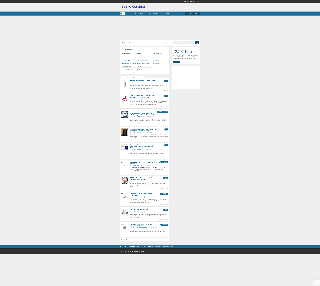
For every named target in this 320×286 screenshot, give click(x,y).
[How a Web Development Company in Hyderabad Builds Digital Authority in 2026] (124, 151)
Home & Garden (141, 63)
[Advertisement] (160, 27)
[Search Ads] (197, 42)
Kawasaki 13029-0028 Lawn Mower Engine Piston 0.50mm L (141, 225)
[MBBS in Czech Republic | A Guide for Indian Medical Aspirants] (124, 184)
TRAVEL (155, 60)
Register (194, 1)
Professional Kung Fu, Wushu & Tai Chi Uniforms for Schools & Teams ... (143, 129)
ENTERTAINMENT (126, 69)
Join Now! (176, 62)
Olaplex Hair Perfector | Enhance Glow (142, 81)
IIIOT (138, 98)
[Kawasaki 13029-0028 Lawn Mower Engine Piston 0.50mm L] (124, 230)
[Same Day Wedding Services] (124, 215)
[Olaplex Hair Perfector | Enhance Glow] (124, 86)
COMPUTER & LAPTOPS (128, 63)
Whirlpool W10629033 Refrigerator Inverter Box (141, 194)
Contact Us (155, 13)
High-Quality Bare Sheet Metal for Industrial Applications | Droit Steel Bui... (143, 114)
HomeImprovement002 (142, 227)
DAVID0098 (139, 196)
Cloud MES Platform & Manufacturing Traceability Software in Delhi (142, 96)
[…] (151, 88)
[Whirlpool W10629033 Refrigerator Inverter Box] (124, 199)
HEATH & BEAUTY (141, 60)
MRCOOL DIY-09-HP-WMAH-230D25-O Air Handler (143, 162)
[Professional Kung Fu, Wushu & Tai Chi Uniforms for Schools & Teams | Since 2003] (124, 135)
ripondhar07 (139, 132)
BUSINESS (124, 53)
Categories (129, 13)
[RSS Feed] (121, 1)
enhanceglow (140, 83)
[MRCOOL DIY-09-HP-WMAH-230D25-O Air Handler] (124, 168)
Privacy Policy (157, 246)
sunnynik (139, 149)
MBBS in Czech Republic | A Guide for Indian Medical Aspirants (142, 178)
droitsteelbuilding (140, 116)
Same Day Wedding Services (139, 209)
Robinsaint (139, 165)
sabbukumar (138, 181)
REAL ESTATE (156, 53)
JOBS (138, 66)
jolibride (138, 211)
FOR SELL (139, 57)
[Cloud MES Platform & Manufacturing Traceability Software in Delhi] (124, 101)
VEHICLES (155, 63)
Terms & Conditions (168, 246)
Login (198, 1)
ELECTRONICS (125, 66)
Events (139, 53)
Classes (124, 57)
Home (122, 13)
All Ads (136, 13)
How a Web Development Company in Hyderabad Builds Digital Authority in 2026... (142, 146)
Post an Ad (193, 13)
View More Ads (124, 239)
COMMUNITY (125, 60)
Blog (141, 13)
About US (147, 13)
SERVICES (155, 57)
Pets (138, 69)
